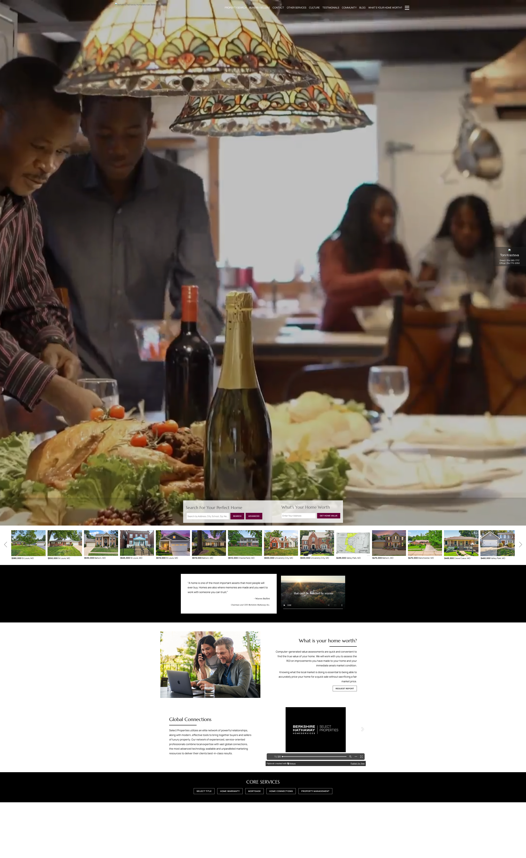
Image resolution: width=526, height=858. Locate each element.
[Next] (520, 544)
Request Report (345, 688)
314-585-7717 (513, 260)
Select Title (204, 791)
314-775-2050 (513, 263)
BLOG (362, 7)
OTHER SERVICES (296, 7)
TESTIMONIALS (330, 7)
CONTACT (278, 7)
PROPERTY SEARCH (236, 7)
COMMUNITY (349, 7)
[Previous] (5, 544)
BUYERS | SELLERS (259, 7)
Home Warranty (230, 791)
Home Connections (281, 791)
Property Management (315, 791)
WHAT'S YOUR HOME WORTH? (385, 7)
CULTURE (314, 7)
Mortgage (254, 791)
